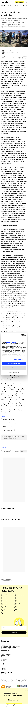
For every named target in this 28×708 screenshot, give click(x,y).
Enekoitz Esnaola (10, 50)
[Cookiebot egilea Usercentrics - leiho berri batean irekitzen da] (20, 335)
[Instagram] (15, 680)
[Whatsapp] (2, 680)
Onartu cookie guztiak (14, 363)
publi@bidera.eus (10, 648)
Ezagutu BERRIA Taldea (6, 654)
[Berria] (5, 641)
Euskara (22, 5)
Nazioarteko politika (8, 430)
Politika (17, 5)
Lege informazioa (4, 664)
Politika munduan (7, 426)
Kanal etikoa (3, 669)
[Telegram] (5, 680)
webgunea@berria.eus (11, 647)
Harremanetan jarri (5, 650)
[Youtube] (19, 680)
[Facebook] (12, 680)
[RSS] (22, 680)
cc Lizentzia (3, 668)
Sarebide (3, 660)
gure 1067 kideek (11, 342)
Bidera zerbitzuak (4, 673)
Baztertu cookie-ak (14, 372)
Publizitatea (3, 656)
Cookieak (3, 667)
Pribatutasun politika (5, 665)
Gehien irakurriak (7, 508)
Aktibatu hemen (13, 438)
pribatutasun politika (14, 612)
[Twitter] (9, 680)
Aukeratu (13, 368)
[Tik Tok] (25, 680)
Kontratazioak (4, 659)
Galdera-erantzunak (5, 657)
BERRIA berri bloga (5, 655)
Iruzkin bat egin (7, 451)
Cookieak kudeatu (18, 359)
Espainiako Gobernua (8, 419)
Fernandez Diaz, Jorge (8, 423)
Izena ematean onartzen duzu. (14, 612)
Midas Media (3, 675)
